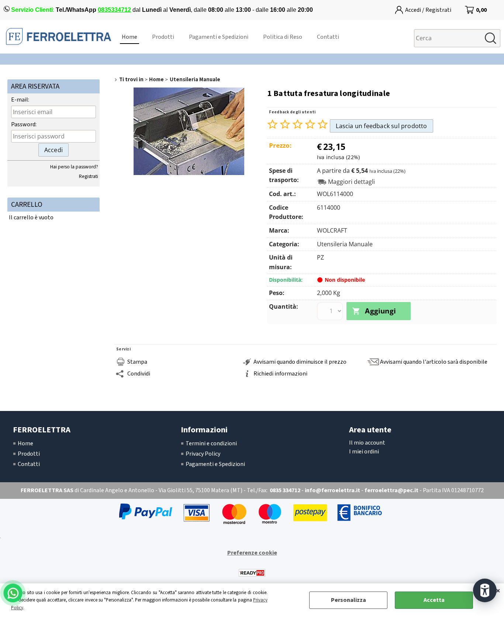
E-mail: (20, 100)
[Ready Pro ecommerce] (252, 573)
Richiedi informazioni (280, 374)
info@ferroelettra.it (332, 490)
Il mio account (367, 443)
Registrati (88, 176)
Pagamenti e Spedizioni (218, 37)
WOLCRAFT (332, 230)
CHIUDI (498, 590)
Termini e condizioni (211, 443)
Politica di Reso (282, 37)
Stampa (137, 362)
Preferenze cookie (252, 553)
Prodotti (163, 37)
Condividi (138, 374)
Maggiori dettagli (351, 181)
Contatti (328, 37)
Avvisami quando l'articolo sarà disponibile (433, 362)
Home (129, 37)
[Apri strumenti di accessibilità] (485, 590)
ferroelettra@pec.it (391, 490)
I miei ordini (364, 452)
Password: (24, 124)
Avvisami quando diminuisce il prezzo (299, 362)
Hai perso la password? (74, 166)
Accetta (434, 600)
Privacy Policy (203, 454)
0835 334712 (285, 490)
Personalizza (348, 600)
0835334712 (114, 10)
